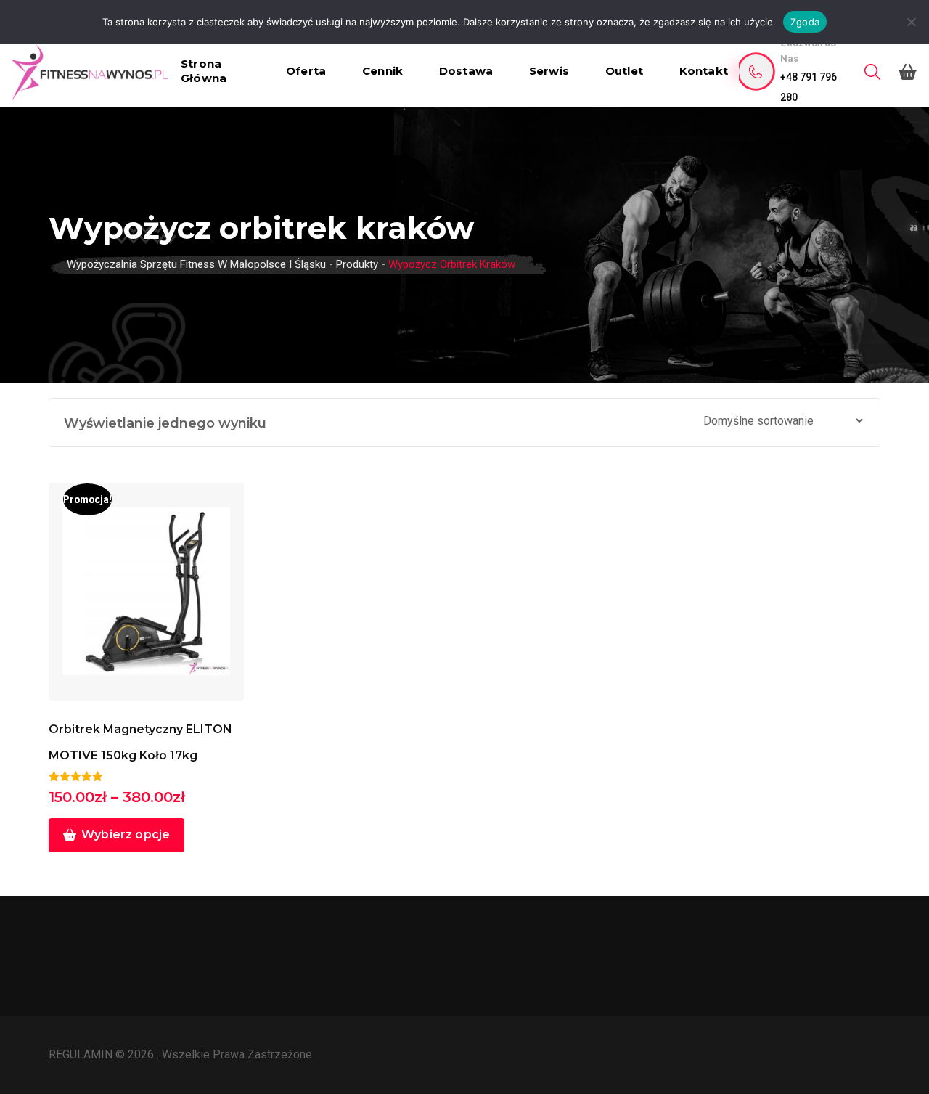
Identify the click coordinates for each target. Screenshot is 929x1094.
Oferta (306, 71)
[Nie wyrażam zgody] (911, 22)
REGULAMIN (82, 1054)
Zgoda (804, 22)
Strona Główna (203, 71)
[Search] (872, 72)
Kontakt (703, 71)
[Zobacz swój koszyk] (908, 72)
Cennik (382, 71)
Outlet (624, 71)
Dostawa (466, 71)
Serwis (549, 71)
